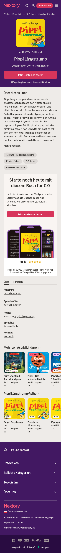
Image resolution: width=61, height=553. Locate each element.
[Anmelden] (33, 5)
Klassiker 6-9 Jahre (46, 14)
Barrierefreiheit (11, 517)
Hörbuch (8, 336)
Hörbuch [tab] (18, 281)
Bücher (7, 14)
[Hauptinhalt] (56, 5)
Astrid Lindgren (40, 65)
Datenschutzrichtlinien (30, 517)
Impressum (9, 522)
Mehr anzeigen (12, 145)
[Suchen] (27, 5)
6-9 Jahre (31, 14)
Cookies (19, 522)
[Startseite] (14, 5)
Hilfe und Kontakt (19, 450)
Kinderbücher (19, 14)
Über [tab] (6, 281)
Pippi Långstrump (25, 316)
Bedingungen (48, 517)
